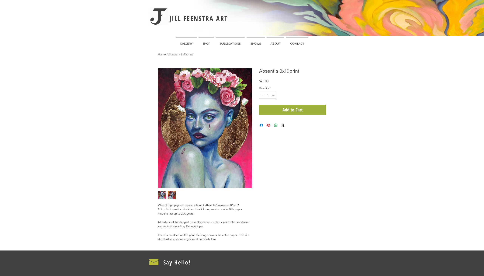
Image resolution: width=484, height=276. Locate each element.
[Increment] (273, 95)
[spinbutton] (267, 95)
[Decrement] (262, 95)
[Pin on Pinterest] (268, 125)
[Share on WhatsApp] (276, 125)
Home (162, 54)
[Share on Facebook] (261, 125)
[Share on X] (283, 125)
